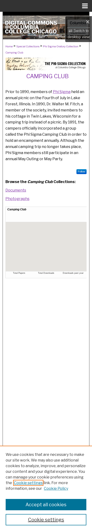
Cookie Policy (56, 488)
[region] (46, 488)
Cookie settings (28, 483)
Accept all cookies (46, 504)
